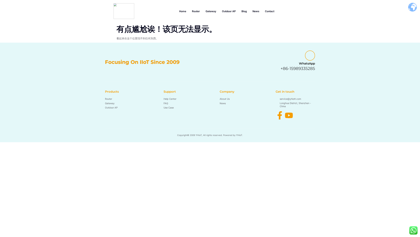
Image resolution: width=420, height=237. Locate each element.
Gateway (211, 11)
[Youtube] (289, 115)
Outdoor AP (229, 11)
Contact (269, 11)
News (255, 11)
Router (196, 11)
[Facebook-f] (280, 115)
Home (182, 11)
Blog (244, 11)
